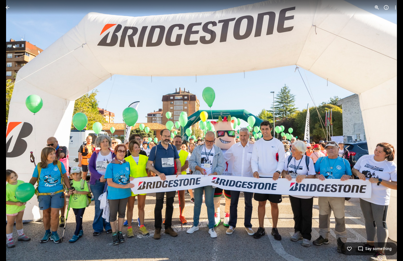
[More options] (395, 7)
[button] (13, 130)
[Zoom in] (377, 7)
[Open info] (386, 7)
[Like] (349, 249)
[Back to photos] (7, 7)
